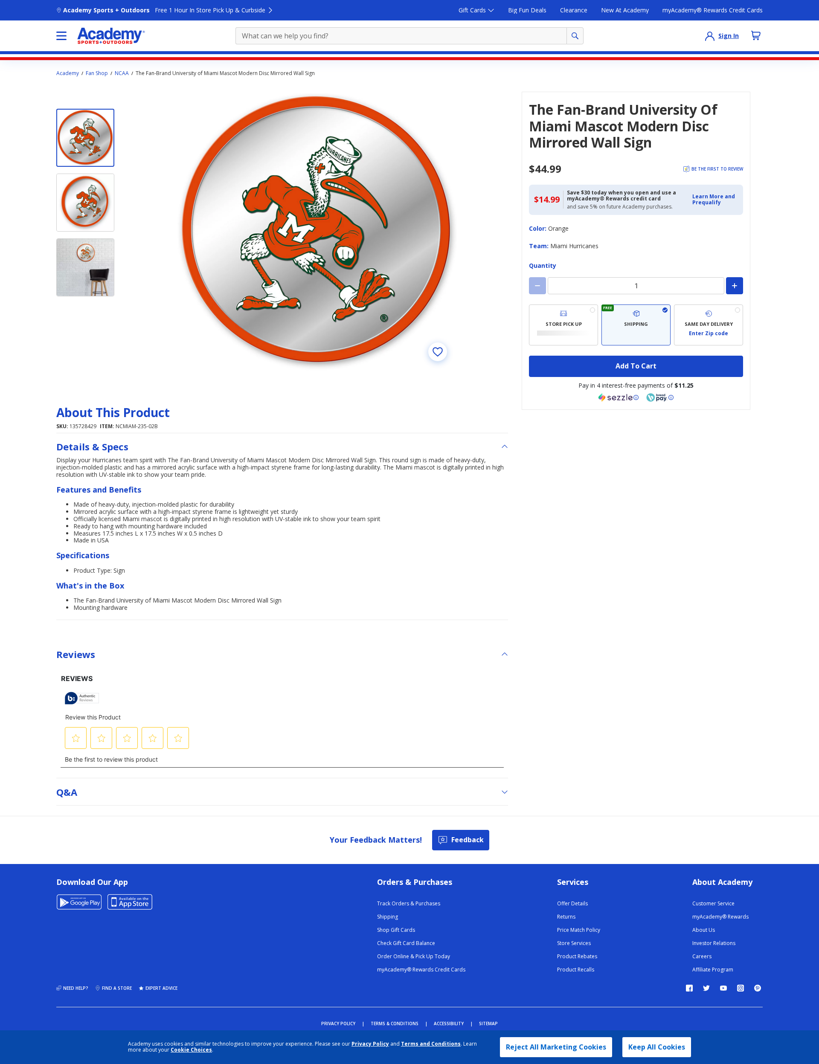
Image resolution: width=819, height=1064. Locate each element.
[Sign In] (710, 36)
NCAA (122, 73)
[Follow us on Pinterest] (757, 988)
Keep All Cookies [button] (656, 1047)
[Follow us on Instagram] (740, 988)
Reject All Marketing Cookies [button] (556, 1047)
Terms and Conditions (431, 1043)
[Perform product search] (575, 35)
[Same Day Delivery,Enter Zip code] (708, 325)
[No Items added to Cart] (756, 35)
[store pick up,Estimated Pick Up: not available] (563, 325)
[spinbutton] (636, 285)
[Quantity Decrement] (537, 285)
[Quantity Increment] (734, 285)
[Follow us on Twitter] (706, 988)
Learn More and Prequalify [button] (713, 199)
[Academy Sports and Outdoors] (111, 35)
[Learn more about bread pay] (659, 397)
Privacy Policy (370, 1043)
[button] (715, 200)
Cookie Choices (191, 1050)
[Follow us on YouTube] (723, 988)
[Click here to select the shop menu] (61, 36)
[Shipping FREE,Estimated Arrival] (636, 325)
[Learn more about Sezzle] (618, 397)
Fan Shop (97, 73)
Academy (67, 73)
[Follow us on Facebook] (689, 988)
